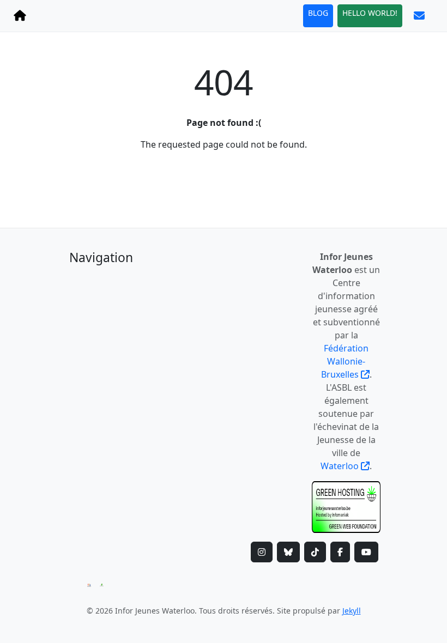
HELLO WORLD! (369, 13)
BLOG (318, 13)
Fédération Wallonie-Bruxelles (345, 361)
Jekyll (351, 610)
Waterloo (341, 466)
